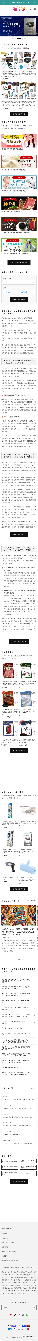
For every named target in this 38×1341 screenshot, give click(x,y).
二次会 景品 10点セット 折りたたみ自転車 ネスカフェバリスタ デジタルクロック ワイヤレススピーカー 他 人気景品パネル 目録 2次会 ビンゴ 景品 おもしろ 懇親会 (10, 103)
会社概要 (4, 1256)
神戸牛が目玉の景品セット (9, 1161)
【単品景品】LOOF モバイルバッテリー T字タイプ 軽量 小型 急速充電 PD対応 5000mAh (27, 879)
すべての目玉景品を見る (19, 263)
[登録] (34, 1307)
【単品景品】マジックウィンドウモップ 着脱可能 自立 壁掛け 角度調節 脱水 (10, 823)
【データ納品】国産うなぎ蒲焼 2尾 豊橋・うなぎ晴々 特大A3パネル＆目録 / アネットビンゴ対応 (10, 712)
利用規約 (4, 1234)
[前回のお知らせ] (3, 2)
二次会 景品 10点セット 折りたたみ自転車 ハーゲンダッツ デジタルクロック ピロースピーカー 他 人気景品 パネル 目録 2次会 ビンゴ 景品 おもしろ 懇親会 (27, 103)
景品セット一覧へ (19, 534)
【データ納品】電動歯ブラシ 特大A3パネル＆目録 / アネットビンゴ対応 (27, 711)
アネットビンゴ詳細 (19, 642)
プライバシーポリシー (8, 1251)
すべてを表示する (19, 114)
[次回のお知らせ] (34, 2)
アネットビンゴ (16, 655)
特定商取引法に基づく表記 (10, 1260)
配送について (5, 1238)
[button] (2, 9)
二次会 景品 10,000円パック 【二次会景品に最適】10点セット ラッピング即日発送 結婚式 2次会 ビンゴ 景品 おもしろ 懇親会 (10, 74)
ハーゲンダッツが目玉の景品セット (9, 1173)
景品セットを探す (19, 299)
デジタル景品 (21, 1283)
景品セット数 (7, 278)
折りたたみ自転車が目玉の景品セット (28, 1167)
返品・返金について (7, 1243)
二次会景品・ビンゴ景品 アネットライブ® (16, 1267)
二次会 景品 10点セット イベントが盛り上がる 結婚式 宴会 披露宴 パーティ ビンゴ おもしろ (27, 73)
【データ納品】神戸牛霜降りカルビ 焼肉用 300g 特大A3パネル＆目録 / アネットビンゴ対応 (10, 683)
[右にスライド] (23, 959)
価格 (4, 288)
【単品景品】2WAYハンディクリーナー (9, 878)
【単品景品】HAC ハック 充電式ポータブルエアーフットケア (27, 822)
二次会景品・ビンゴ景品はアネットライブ (21, 1337)
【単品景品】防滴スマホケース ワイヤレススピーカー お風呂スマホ (10, 851)
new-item (28, 1173)
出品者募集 (5, 1247)
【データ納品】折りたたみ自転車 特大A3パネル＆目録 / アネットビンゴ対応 (27, 683)
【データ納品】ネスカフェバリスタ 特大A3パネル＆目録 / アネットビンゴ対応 (10, 740)
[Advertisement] (19, 772)
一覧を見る (33, 1088)
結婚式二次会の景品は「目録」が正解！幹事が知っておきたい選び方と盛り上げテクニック (18, 932)
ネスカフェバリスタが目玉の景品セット (28, 1161)
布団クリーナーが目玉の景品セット (9, 1167)
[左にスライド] (15, 959)
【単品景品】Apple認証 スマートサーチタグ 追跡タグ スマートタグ (27, 851)
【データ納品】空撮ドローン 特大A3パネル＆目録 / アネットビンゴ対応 (27, 740)
